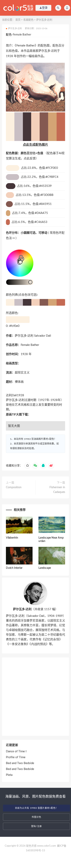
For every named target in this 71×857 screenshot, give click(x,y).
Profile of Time (15, 757)
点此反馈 (30, 158)
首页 (18, 20)
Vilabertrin (12, 537)
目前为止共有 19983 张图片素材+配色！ (36, 808)
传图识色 (36, 817)
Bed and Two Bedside (20, 763)
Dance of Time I (16, 751)
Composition (13, 487)
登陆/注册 (36, 826)
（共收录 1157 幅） (35, 609)
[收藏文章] (27, 466)
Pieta (9, 774)
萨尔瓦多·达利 (44, 20)
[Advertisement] (35, 696)
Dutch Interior (14, 568)
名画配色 (28, 20)
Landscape (44, 568)
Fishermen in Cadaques (57, 489)
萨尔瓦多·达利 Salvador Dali (33, 335)
